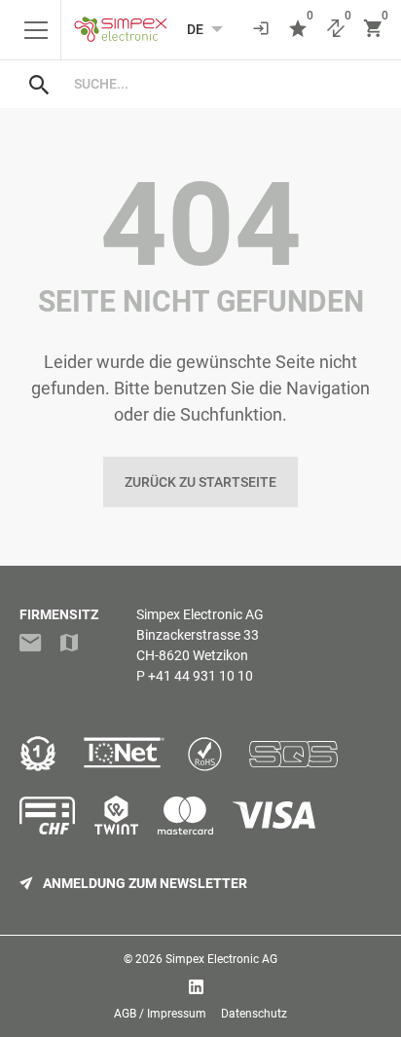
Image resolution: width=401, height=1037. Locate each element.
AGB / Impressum (160, 1013)
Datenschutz (254, 1013)
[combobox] (220, 83)
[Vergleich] (336, 29)
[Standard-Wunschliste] (298, 29)
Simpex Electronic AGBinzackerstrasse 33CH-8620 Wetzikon (200, 635)
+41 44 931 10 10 (200, 676)
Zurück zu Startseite (200, 482)
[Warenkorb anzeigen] (373, 29)
